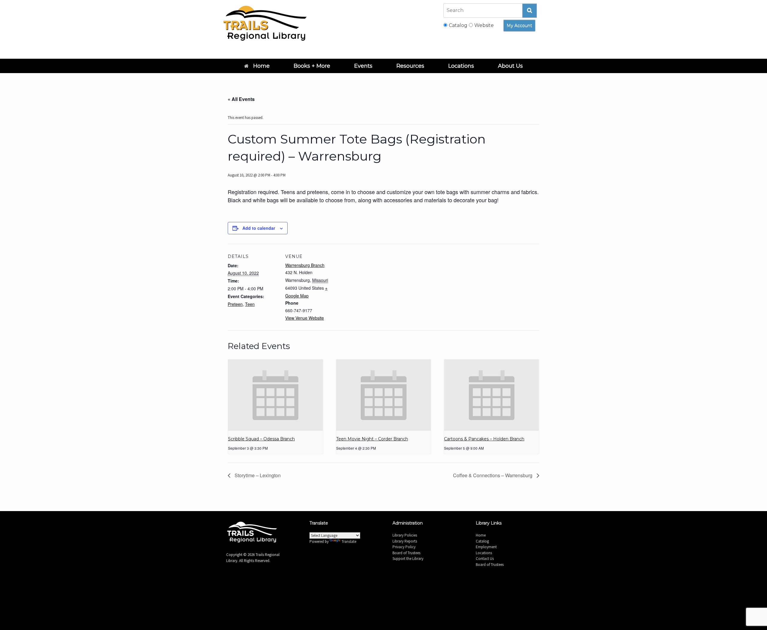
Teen (250, 304)
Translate (349, 541)
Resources (410, 66)
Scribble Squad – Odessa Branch (261, 439)
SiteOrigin (391, 588)
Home (261, 66)
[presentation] (275, 395)
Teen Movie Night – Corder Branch (372, 439)
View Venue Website (304, 318)
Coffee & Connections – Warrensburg (493, 475)
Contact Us (485, 558)
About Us (510, 66)
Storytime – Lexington (257, 475)
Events (363, 66)
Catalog (482, 541)
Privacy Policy (404, 546)
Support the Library (407, 558)
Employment (486, 546)
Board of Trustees (406, 552)
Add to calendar (258, 228)
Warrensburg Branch (304, 265)
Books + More (312, 66)
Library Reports (404, 541)
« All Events (241, 99)
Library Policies (404, 535)
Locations (461, 66)
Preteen (235, 304)
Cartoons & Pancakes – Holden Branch (484, 439)
